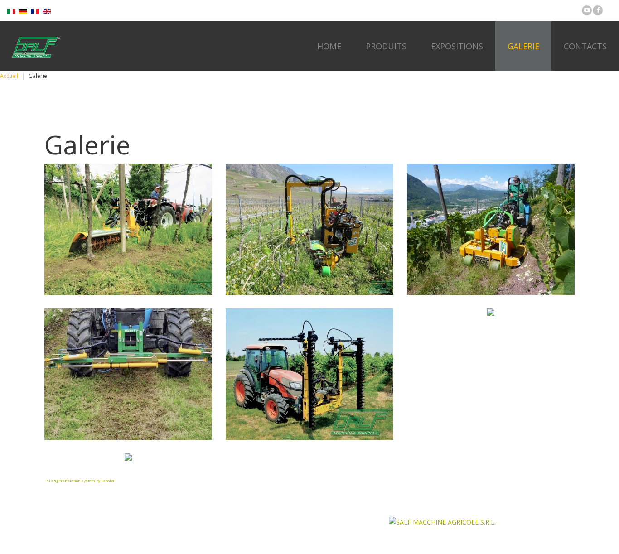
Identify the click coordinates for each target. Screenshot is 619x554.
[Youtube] (587, 10)
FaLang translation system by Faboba (79, 480)
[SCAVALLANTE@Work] (309, 229)
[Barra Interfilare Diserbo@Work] (128, 374)
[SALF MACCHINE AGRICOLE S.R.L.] (35, 46)
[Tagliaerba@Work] (491, 229)
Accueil (9, 76)
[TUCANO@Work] (491, 312)
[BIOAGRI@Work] (128, 229)
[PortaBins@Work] (128, 457)
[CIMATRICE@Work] (309, 374)
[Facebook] (598, 10)
